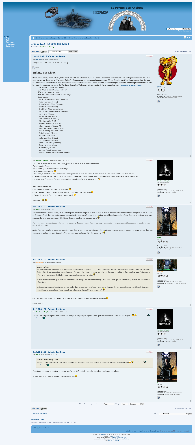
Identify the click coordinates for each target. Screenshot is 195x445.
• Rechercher (9, 42)
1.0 (113, 440)
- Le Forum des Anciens (120, 439)
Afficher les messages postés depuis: (91, 404)
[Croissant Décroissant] (136, 404)
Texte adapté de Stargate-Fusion (130, 85)
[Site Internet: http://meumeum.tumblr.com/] (158, 196)
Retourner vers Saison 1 (41, 413)
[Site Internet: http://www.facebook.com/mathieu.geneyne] (158, 101)
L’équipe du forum (131, 431)
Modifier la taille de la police (189, 37)
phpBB (103, 434)
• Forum (7, 38)
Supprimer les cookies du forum (149, 431)
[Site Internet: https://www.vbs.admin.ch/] (158, 252)
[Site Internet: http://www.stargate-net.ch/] (158, 286)
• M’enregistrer (10, 44)
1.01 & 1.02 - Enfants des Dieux (50, 43)
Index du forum (39, 38)
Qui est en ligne (37, 420)
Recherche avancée (184, 31)
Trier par (118, 404)
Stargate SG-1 (62, 38)
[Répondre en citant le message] (149, 56)
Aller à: (155, 413)
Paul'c (38, 209)
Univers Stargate (51, 38)
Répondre (34, 51)
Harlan (38, 59)
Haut (190, 156)
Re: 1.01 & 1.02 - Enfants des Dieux (48, 207)
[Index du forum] (97, 33)
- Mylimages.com (119, 437)
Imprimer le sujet (185, 37)
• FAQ (7, 40)
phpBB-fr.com (115, 436)
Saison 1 (96, 38)
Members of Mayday (47, 47)
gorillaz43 (39, 262)
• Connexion (9, 46)
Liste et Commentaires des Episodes (80, 38)
